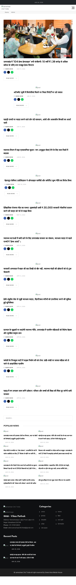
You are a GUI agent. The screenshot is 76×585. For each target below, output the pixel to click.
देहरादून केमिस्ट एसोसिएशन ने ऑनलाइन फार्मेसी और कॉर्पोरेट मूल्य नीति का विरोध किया (38, 180)
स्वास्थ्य (60, 512)
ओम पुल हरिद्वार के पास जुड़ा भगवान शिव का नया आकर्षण (54, 480)
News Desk (9, 69)
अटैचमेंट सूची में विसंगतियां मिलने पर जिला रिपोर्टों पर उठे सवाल (38, 92)
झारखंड (43, 516)
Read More (10, 78)
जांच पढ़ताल (44, 528)
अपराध (43, 512)
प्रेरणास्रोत (61, 524)
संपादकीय (43, 520)
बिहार (59, 516)
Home (7, 12)
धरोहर (42, 524)
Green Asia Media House (53, 572)
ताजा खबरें (60, 520)
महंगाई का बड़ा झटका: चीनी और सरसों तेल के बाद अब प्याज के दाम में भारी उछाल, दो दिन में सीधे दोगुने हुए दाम (23, 558)
